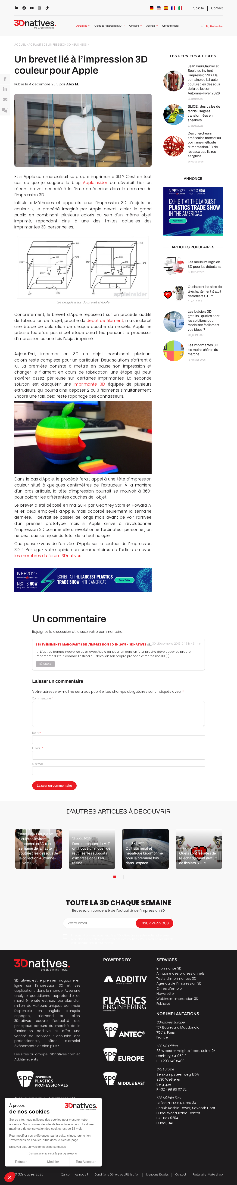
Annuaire (134, 26)
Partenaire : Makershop (208, 1174)
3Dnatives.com (62, 1054)
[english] (159, 8)
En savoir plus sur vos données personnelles (37, 1146)
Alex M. (72, 84)
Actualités (81, 26)
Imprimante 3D (168, 968)
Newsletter (165, 993)
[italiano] (180, 8)
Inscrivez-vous (154, 923)
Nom (36, 733)
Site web (37, 764)
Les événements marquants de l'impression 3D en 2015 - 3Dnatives (91, 644)
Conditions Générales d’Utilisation (117, 1174)
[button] (9, 1177)
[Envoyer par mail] (5, 100)
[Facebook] (5, 79)
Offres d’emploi (170, 26)
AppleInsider (95, 182)
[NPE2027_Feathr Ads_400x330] (193, 211)
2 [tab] (122, 877)
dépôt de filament (105, 320)
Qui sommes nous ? (74, 1174)
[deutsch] (151, 8)
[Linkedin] (5, 89)
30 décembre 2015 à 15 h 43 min (176, 643)
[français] (173, 8)
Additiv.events (26, 1059)
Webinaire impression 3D (177, 998)
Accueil (20, 45)
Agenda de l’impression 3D (179, 983)
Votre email (77, 923)
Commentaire (42, 698)
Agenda (150, 26)
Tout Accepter (86, 1161)
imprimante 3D (89, 384)
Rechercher (216, 26)
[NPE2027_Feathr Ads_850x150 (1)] (83, 580)
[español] (166, 8)
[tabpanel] (38, 849)
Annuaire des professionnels (180, 973)
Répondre (45, 664)
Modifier (53, 1161)
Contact (217, 8)
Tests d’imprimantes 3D (176, 978)
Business (80, 45)
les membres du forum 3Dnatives (47, 555)
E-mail (38, 748)
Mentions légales (157, 1174)
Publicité (197, 8)
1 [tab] (115, 877)
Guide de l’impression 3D (108, 26)
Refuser (21, 1161)
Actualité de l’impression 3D (49, 45)
